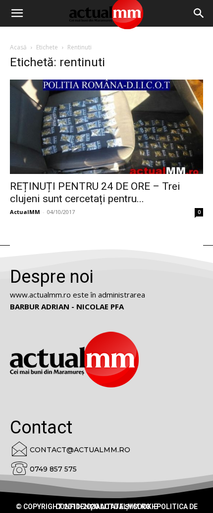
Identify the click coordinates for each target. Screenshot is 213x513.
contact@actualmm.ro (80, 449)
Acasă (18, 47)
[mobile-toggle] (17, 13)
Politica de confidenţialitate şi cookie (126, 507)
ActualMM (25, 211)
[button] (199, 13)
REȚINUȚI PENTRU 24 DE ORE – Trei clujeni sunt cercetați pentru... (95, 192)
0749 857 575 (53, 469)
